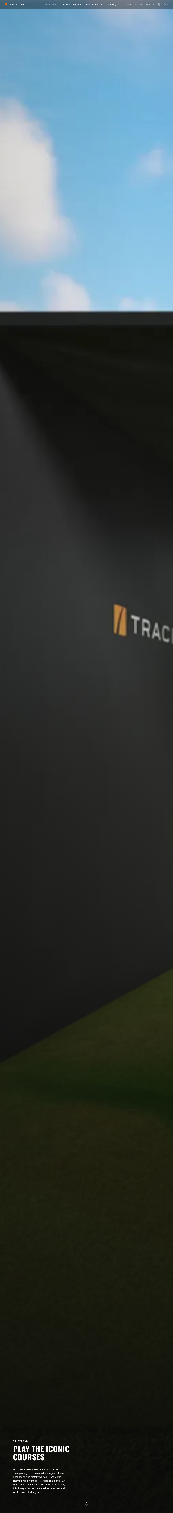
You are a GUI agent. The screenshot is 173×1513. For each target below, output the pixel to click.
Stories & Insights (70, 4)
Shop (137, 4)
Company (112, 4)
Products (49, 4)
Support (148, 4)
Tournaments (93, 4)
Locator (128, 4)
